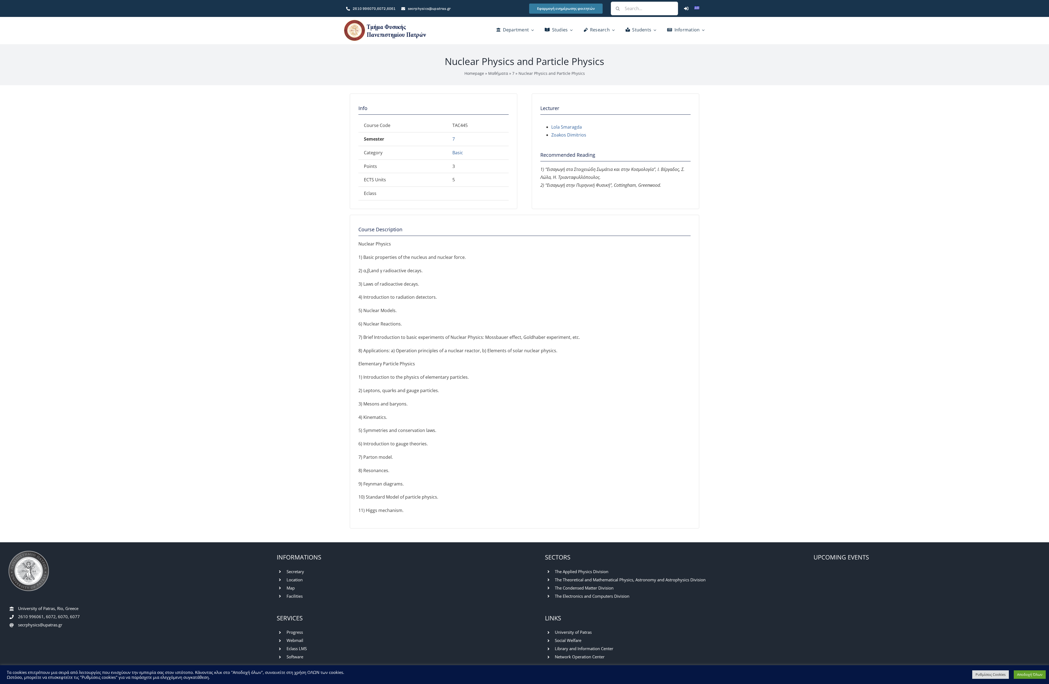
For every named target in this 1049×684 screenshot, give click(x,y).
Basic (457, 153)
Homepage (474, 73)
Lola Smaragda (566, 127)
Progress (295, 632)
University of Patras (573, 632)
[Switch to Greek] (696, 8)
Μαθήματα (498, 73)
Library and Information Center (584, 648)
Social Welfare (568, 640)
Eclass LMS (297, 648)
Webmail (295, 640)
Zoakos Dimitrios (568, 135)
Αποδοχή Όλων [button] (1029, 674)
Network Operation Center (580, 656)
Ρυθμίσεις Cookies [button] (991, 674)
